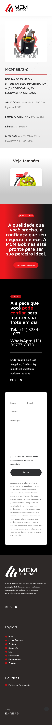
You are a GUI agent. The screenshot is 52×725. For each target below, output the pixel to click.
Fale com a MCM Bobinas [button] (26, 265)
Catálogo (13, 644)
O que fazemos (16, 640)
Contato (12, 663)
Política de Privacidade (19, 685)
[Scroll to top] (46, 708)
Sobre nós (13, 648)
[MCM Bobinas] (16, 8)
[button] (45, 8)
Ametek (19, 175)
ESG (11, 651)
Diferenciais (14, 655)
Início (11, 636)
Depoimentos (15, 659)
